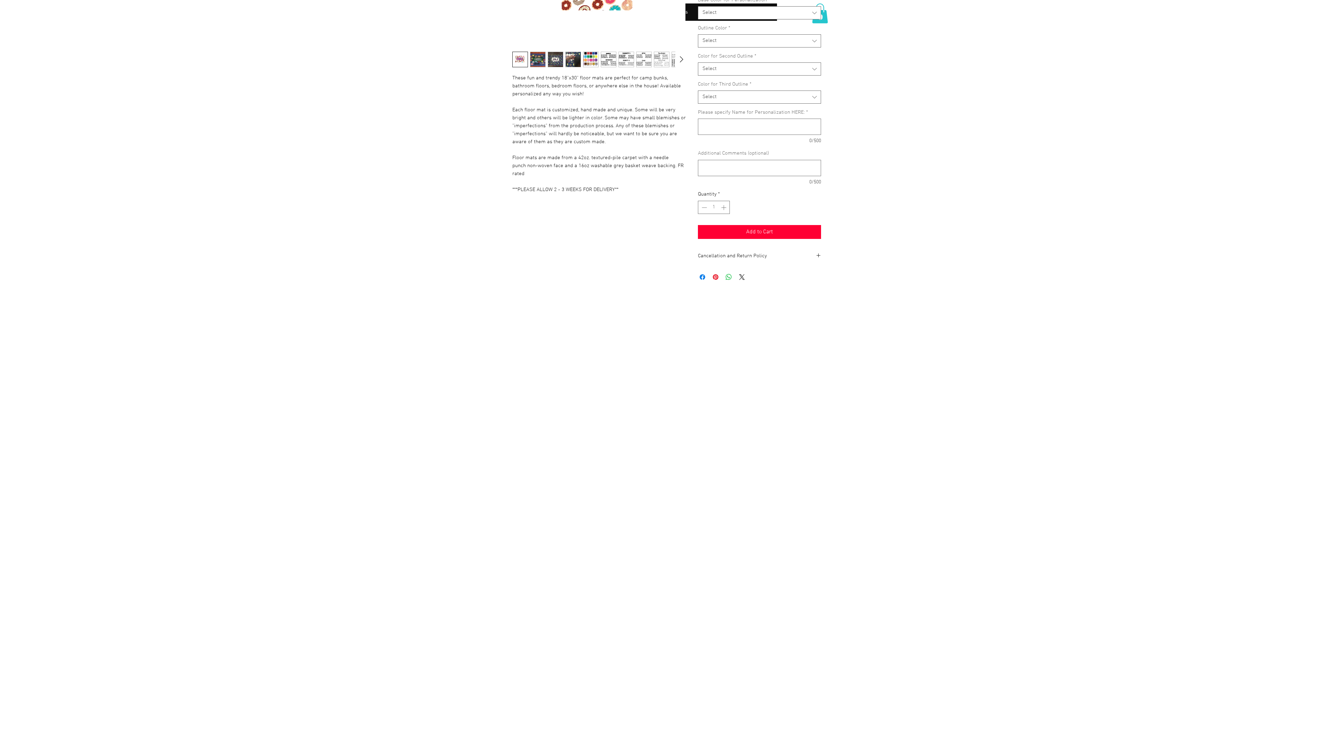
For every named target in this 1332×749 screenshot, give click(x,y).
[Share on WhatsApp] (729, 277)
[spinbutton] (714, 207)
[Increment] (724, 207)
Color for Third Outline (724, 84)
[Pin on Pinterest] (715, 277)
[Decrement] (703, 207)
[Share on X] (742, 277)
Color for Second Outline (727, 56)
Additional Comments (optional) (733, 153)
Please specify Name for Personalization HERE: (753, 112)
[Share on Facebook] (702, 277)
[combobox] (759, 12)
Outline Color (714, 28)
